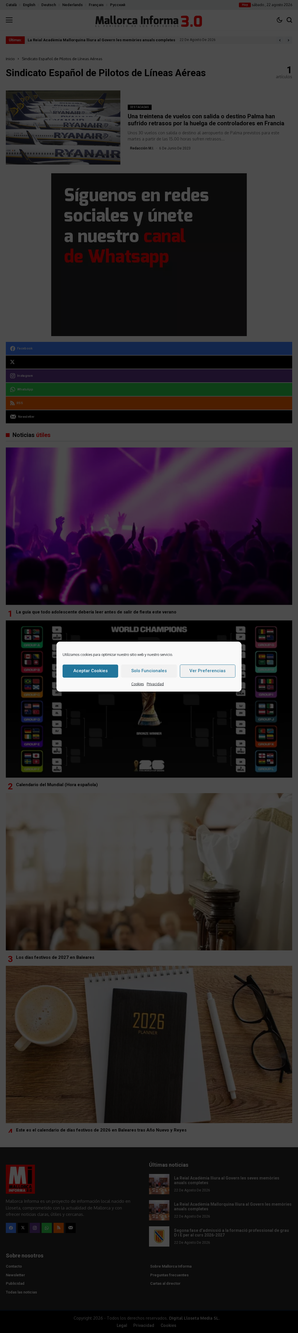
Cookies (137, 683)
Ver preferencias (207, 670)
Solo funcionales (149, 670)
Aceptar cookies (90, 670)
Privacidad (155, 683)
